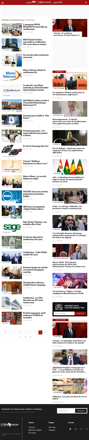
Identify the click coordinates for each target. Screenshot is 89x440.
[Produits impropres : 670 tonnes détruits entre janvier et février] (12, 136)
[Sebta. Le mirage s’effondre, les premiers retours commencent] (69, 196)
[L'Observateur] (31, 2)
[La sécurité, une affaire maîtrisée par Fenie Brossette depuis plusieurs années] (12, 90)
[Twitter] (76, 429)
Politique (58, 287)
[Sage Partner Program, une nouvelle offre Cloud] (12, 227)
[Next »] (30, 337)
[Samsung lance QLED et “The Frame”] (12, 120)
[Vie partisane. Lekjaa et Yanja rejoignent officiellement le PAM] (69, 281)
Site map (52, 427)
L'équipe (52, 430)
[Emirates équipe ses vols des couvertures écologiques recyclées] (12, 272)
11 (35, 332)
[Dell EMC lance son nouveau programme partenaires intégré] (12, 196)
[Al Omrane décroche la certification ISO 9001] (12, 242)
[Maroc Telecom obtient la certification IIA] (12, 75)
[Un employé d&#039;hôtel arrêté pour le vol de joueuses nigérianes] (69, 82)
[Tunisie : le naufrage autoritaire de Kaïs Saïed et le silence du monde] (69, 28)
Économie (6, 35)
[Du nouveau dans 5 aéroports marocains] (12, 60)
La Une (5, 80)
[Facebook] (70, 429)
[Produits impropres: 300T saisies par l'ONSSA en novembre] (12, 318)
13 (45, 332)
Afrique (57, 173)
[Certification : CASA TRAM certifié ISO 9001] (12, 257)
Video (56, 363)
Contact (32, 427)
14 (20, 337)
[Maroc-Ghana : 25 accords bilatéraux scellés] (12, 181)
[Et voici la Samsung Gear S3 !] (12, 151)
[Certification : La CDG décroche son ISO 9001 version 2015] (12, 303)
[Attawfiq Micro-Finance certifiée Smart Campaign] (12, 287)
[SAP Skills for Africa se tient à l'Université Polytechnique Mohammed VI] (12, 105)
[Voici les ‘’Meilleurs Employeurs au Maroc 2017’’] (12, 166)
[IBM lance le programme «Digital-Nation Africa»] (12, 212)
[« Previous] (5, 332)
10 (30, 332)
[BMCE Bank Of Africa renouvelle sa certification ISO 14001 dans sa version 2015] (12, 44)
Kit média (32, 433)
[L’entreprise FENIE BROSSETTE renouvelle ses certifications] (12, 29)
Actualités (7, 186)
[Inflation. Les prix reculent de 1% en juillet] (69, 386)
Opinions (57, 30)
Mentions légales (35, 430)
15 (25, 337)
